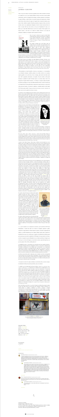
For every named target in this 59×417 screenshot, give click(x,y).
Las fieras (24, 326)
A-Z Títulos (21, 2)
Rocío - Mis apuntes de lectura (26, 377)
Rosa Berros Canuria (24, 354)
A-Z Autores (25, 2)
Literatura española (11, 12)
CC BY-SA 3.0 (45, 216)
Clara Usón (10, 11)
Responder (23, 375)
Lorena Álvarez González (28, 362)
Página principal (15, 2)
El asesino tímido (39, 190)
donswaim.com (46, 215)
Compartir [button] (9, 7)
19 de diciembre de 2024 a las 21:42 (36, 381)
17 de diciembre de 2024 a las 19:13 (36, 362)
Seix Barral (10, 13)
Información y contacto (33, 2)
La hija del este (31, 189)
